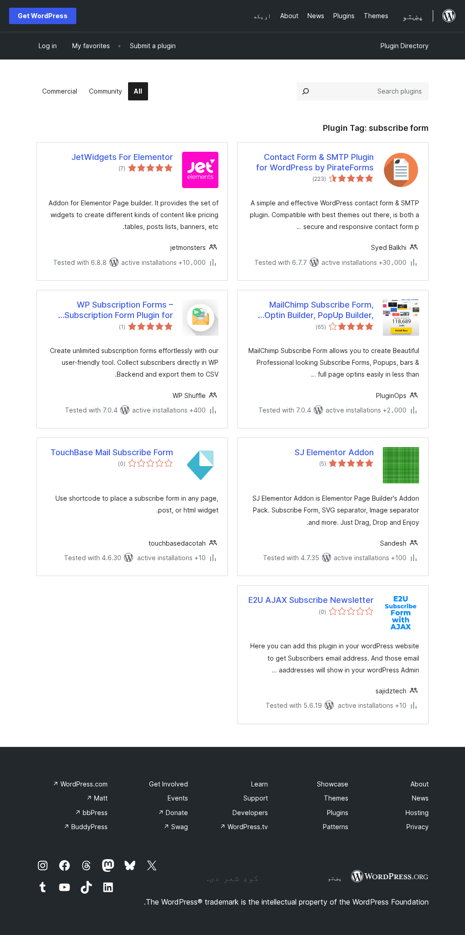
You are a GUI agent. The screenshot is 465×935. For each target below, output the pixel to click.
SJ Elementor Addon (334, 452)
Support (255, 798)
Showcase (332, 784)
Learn (259, 784)
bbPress (91, 812)
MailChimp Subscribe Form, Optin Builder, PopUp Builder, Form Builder (319, 310)
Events (178, 798)
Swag (175, 827)
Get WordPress (43, 16)
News (420, 798)
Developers (250, 812)
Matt (97, 798)
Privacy (417, 827)
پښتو (334, 877)
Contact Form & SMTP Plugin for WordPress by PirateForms (315, 162)
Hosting (417, 812)
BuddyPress (86, 827)
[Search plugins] (306, 91)
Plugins (337, 812)
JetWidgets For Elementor (122, 157)
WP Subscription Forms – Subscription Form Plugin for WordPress (118, 310)
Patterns (335, 827)
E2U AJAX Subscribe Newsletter (311, 600)
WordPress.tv (244, 827)
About (420, 784)
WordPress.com (80, 784)
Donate (173, 812)
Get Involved (168, 784)
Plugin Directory (405, 46)
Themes (336, 798)
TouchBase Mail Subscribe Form (111, 452)
